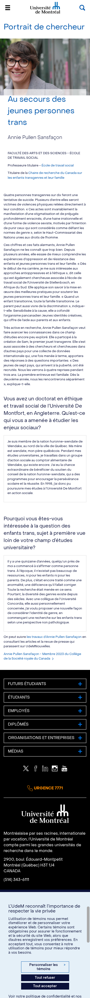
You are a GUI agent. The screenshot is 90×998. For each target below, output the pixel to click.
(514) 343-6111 (16, 879)
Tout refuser (45, 977)
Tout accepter (45, 986)
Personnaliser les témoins (47, 967)
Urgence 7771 (48, 788)
